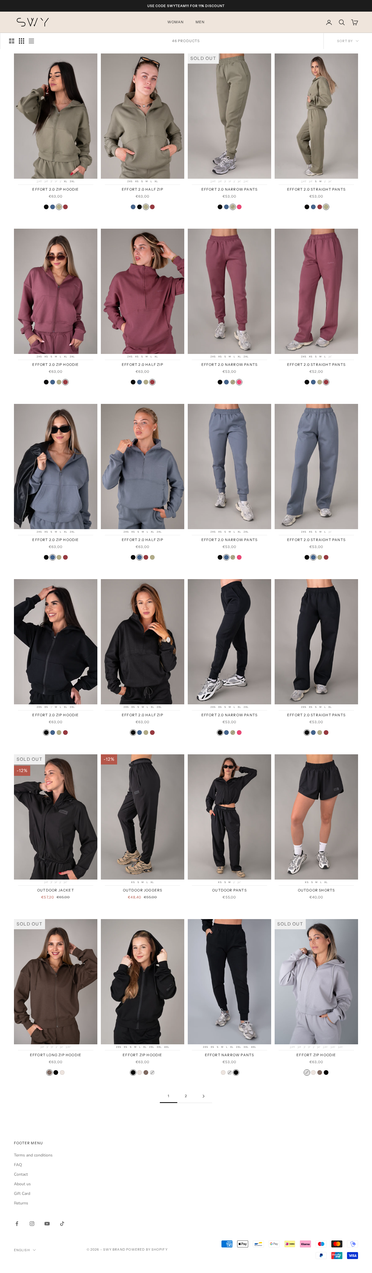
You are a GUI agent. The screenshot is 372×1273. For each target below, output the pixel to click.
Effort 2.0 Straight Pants (316, 189)
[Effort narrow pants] (229, 1072)
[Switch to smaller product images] (21, 41)
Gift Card (22, 1193)
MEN (200, 22)
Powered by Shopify (147, 1249)
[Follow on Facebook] (17, 1224)
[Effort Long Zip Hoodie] (49, 1072)
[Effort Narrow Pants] (223, 1072)
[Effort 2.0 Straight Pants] (307, 207)
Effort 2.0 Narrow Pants (229, 189)
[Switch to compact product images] (31, 41)
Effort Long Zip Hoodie (55, 1055)
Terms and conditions (33, 1155)
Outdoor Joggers (142, 890)
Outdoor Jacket (55, 890)
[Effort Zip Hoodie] (55, 1072)
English (22, 1250)
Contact (21, 1174)
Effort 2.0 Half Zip (142, 189)
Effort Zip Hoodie (142, 1055)
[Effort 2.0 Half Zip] (133, 207)
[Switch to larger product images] (11, 41)
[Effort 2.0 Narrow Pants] (220, 207)
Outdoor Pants (229, 890)
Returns (21, 1203)
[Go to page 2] (203, 1096)
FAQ (18, 1165)
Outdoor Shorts (316, 890)
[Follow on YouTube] (47, 1224)
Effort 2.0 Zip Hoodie (55, 189)
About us (22, 1184)
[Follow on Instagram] (32, 1224)
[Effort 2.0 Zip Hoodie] (46, 207)
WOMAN (175, 22)
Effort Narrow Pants (229, 1055)
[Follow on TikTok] (62, 1224)
